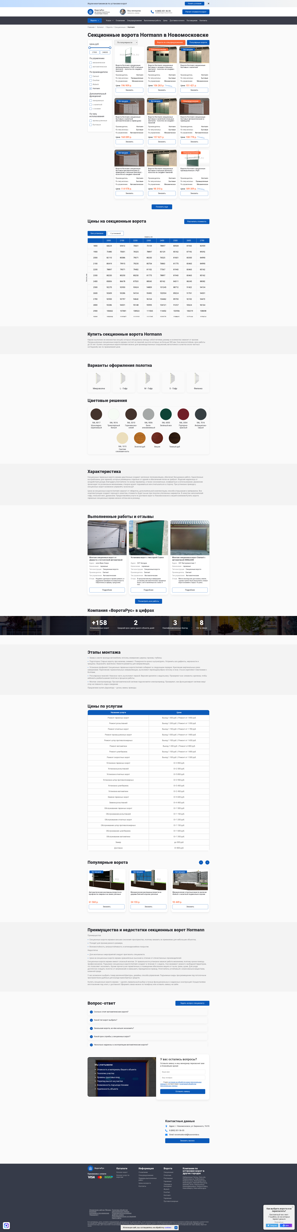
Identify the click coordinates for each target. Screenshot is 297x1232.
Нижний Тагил (188, 1184)
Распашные (168, 1178)
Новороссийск (202, 1186)
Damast (96, 76)
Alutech (96, 84)
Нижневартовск (200, 1181)
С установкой (115, 233)
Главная (91, 27)
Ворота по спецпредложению (170, 42)
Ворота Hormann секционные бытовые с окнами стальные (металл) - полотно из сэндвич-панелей (161, 68)
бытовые (97, 125)
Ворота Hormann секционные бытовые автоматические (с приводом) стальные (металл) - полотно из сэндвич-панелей (129, 171)
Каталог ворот (122, 1172)
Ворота (109, 27)
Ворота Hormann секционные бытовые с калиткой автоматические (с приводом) (128, 119)
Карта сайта (116, 1218)
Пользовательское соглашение (124, 1216)
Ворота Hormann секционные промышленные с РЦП (193, 169)
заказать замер (133, 13)
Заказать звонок (187, 1141)
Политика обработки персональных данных (120, 1211)
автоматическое (100, 67)
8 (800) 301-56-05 (163, 11)
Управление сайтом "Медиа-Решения (100, 1211)
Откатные (167, 1175)
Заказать (129, 90)
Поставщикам (192, 20)
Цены (165, 20)
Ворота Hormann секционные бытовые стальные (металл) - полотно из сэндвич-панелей (160, 170)
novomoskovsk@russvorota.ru (186, 1135)
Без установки (97, 233)
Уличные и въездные (168, 1185)
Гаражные (167, 1181)
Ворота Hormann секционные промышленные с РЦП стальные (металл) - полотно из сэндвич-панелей (129, 68)
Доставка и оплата (177, 20)
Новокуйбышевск (189, 1186)
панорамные (98, 101)
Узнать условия (194, 3)
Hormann (96, 88)
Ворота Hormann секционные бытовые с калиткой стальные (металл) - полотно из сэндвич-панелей (161, 120)
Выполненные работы (152, 20)
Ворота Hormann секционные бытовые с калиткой (193, 66)
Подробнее (107, 590)
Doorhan (96, 80)
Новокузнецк (199, 1184)
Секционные (120, 27)
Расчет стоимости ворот (195, 12)
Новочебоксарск (200, 1188)
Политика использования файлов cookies (121, 1214)
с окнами (97, 109)
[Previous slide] (201, 862)
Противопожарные (171, 1201)
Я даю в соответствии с (181, 1084)
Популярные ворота (198, 42)
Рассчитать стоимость (196, 221)
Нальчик (202, 1177)
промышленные (100, 121)
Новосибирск (188, 1188)
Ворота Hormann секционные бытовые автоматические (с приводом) (193, 119)
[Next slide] (207, 862)
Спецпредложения (134, 20)
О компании (120, 20)
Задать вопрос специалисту (192, 1003)
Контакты (203, 20)
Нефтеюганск (188, 1181)
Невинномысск (188, 1179)
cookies (168, 1227)
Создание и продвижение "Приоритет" (99, 1214)
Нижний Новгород (200, 1183)
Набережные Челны (190, 1177)
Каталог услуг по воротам (122, 1176)
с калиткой (97, 105)
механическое (99, 63)
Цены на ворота (145, 1183)
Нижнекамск (187, 1183)
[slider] (89, 48)
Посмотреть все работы (148, 601)
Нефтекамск (199, 1179)
